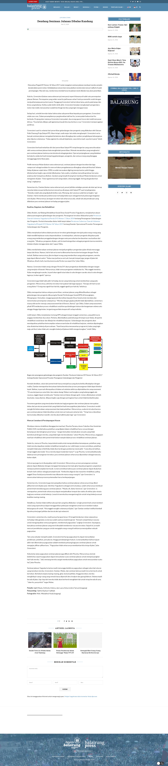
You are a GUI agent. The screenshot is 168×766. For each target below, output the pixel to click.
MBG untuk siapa (115, 37)
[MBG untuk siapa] (135, 39)
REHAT (76, 7)
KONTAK (99, 756)
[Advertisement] (65, 611)
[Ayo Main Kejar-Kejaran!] (135, 51)
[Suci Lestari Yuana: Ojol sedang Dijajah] (135, 28)
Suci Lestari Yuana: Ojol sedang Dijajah (117, 26)
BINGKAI (86, 7)
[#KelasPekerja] (135, 77)
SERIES (105, 7)
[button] (160, 763)
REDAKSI (56, 7)
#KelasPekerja (52, 1)
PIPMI (96, 7)
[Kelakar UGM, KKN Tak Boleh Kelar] (90, 640)
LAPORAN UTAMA (65, 17)
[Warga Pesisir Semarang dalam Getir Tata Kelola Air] (65, 640)
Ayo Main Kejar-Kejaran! (114, 49)
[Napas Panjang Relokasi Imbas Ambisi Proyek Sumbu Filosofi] (40, 640)
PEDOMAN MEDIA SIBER (76, 756)
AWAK (91, 756)
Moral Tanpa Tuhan (124, 167)
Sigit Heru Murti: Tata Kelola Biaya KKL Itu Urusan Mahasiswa (117, 62)
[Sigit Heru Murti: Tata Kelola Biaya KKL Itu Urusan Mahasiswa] (135, 63)
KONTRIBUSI (111, 756)
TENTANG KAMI (58, 756)
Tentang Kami (117, 7)
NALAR (66, 7)
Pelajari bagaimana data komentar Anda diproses (80, 696)
